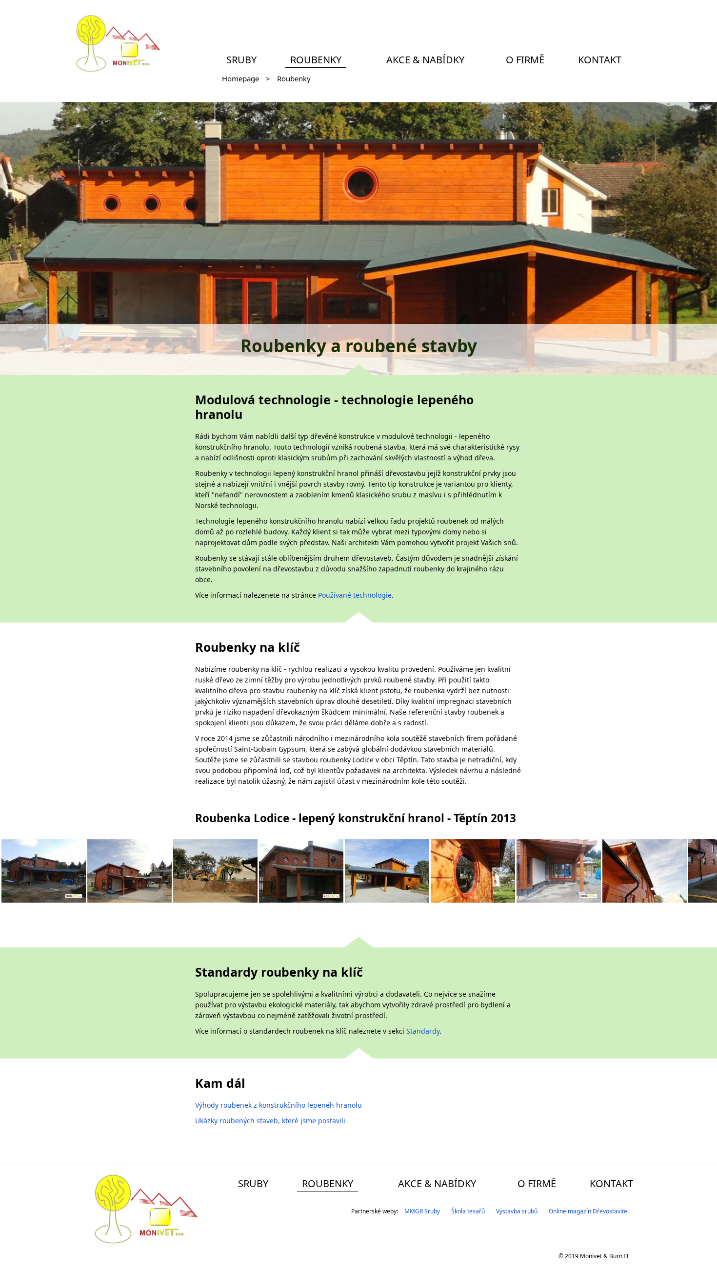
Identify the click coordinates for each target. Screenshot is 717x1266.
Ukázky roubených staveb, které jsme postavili (270, 1120)
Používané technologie (355, 595)
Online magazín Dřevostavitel (589, 1211)
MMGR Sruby (422, 1211)
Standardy (422, 1031)
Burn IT (619, 1256)
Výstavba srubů (517, 1211)
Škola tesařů (468, 1211)
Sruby (241, 59)
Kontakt (599, 59)
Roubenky (315, 59)
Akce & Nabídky (425, 59)
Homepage (240, 78)
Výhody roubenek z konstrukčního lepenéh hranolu (278, 1105)
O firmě (525, 59)
